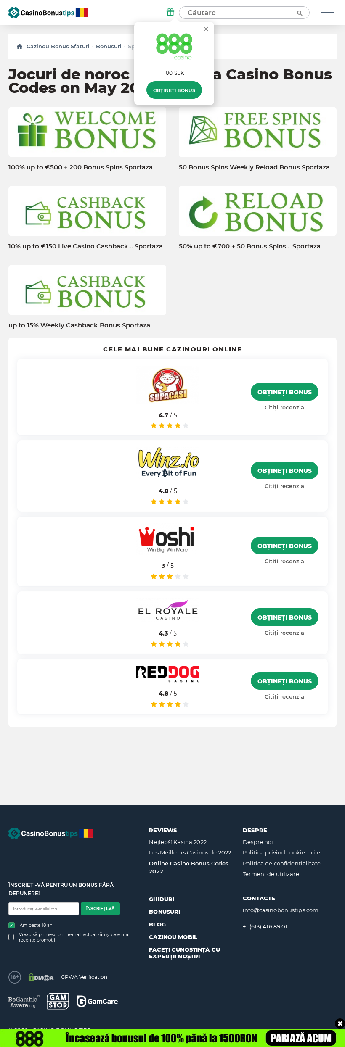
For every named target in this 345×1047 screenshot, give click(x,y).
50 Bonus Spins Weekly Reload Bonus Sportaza (254, 167)
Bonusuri (109, 46)
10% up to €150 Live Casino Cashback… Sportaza (85, 246)
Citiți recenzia (284, 407)
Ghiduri (161, 899)
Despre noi (258, 842)
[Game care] (97, 1001)
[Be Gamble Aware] (24, 1001)
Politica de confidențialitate (282, 863)
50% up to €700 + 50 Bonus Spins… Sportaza (250, 246)
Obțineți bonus (174, 90)
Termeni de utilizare (271, 873)
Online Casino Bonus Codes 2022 (188, 867)
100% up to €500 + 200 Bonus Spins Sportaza (80, 167)
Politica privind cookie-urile (281, 852)
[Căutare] (299, 12)
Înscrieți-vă (100, 908)
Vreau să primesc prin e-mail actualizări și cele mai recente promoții (74, 937)
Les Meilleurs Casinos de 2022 (190, 852)
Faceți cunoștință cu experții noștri (184, 953)
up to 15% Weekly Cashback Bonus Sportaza (79, 325)
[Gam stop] (58, 1001)
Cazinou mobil (173, 937)
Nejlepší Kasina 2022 (178, 842)
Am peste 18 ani (37, 925)
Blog (157, 924)
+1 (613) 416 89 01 (265, 926)
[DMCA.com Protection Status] (41, 977)
